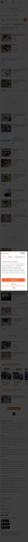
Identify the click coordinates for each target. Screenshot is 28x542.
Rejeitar (14, 287)
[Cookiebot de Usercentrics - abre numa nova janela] (20, 253)
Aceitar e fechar (14, 279)
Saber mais (13, 283)
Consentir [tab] (4, 257)
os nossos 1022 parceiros (11, 263)
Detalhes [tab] (10, 257)
